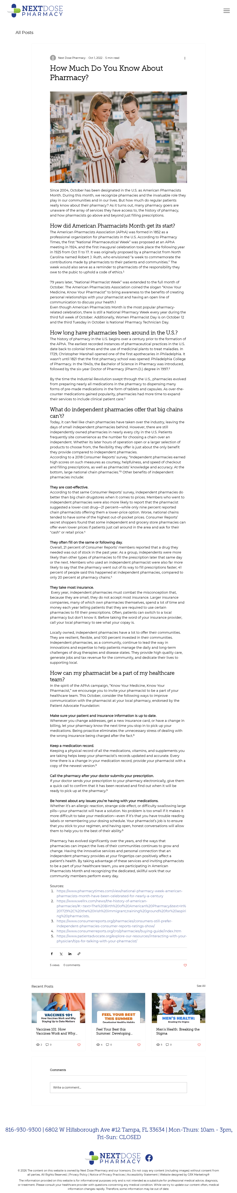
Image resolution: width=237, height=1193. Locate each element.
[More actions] (185, 58)
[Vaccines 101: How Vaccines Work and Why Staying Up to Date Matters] (58, 1008)
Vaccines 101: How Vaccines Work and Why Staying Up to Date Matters (57, 1032)
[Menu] (226, 10)
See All (201, 986)
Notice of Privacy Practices (107, 1174)
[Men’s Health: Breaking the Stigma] (178, 1008)
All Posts (24, 32)
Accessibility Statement (142, 1174)
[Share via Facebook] (52, 953)
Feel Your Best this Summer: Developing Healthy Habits (113, 1032)
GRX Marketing (197, 1174)
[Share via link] (79, 953)
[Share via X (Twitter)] (61, 953)
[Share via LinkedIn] (70, 953)
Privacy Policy (78, 1174)
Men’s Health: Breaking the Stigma (178, 1031)
